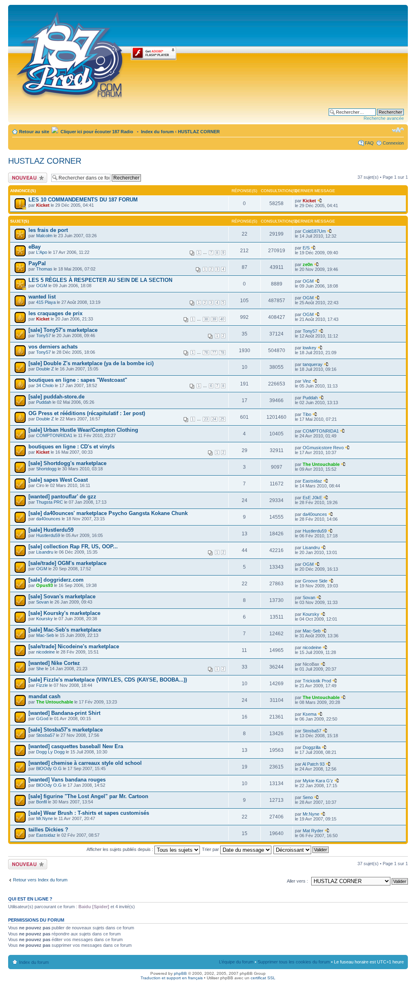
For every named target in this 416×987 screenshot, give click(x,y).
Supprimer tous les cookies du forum (294, 961)
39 (214, 319)
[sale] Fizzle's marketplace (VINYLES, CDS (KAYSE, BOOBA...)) (107, 680)
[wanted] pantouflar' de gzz (62, 497)
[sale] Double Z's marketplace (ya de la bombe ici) (91, 363)
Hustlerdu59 (48, 535)
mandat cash (44, 696)
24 (214, 419)
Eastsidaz (312, 480)
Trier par (211, 849)
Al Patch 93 (313, 764)
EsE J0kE (312, 497)
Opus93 (44, 585)
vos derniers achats (53, 347)
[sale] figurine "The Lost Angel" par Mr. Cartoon (88, 796)
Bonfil (41, 801)
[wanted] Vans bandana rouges (67, 780)
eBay (34, 247)
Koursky (44, 618)
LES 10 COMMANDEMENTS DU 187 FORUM (83, 200)
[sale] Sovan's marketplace (61, 596)
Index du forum (157, 131)
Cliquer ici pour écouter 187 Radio (96, 131)
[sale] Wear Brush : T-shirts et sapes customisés (88, 813)
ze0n (308, 264)
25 (222, 419)
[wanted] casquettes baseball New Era (75, 746)
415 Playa (46, 302)
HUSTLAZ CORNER (199, 131)
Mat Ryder (313, 830)
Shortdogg (46, 468)
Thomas (44, 268)
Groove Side (315, 580)
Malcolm (44, 235)
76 (206, 353)
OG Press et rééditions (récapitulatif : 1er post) (86, 413)
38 (206, 319)
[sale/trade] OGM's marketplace (67, 563)
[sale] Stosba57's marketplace (65, 730)
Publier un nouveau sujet (27, 177)
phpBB (180, 973)
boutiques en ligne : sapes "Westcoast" (77, 380)
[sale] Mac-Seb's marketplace (64, 630)
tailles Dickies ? (48, 830)
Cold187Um (314, 231)
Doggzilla (312, 747)
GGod (42, 718)
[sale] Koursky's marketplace (64, 613)
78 (222, 353)
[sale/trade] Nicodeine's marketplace (73, 646)
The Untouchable (321, 464)
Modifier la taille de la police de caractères (398, 130)
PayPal (37, 263)
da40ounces (48, 518)
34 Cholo (45, 385)
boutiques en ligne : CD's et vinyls (71, 447)
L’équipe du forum (236, 961)
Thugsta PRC (49, 502)
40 (222, 319)
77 (214, 353)
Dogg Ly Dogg (50, 751)
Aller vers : (297, 881)
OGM (41, 285)
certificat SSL (263, 978)
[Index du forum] (70, 54)
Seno (308, 797)
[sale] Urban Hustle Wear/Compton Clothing (83, 430)
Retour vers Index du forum (40, 879)
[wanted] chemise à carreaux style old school (85, 763)
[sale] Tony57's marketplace (63, 330)
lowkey (309, 347)
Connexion (393, 143)
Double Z (45, 368)
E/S (306, 247)
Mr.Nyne (44, 818)
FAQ (369, 143)
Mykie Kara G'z (318, 780)
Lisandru (44, 552)
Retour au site (34, 131)
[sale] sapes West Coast (58, 480)
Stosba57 (45, 735)
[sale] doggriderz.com (56, 580)
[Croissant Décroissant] (301, 849)
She (40, 668)
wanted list (42, 297)
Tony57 (43, 335)
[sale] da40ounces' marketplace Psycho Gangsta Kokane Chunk (108, 513)
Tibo (307, 414)
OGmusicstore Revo (323, 447)
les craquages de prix (55, 313)
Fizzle (42, 685)
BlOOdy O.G (49, 768)
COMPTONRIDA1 (54, 435)
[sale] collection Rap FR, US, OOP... (73, 546)
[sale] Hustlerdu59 (51, 530)
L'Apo (41, 252)
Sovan (42, 602)
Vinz (307, 381)
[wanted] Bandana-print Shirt (64, 713)
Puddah (43, 402)
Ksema (309, 714)
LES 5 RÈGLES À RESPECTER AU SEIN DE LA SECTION (100, 280)
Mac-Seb (45, 635)
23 (206, 419)
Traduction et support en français (172, 978)
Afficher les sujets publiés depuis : (120, 849)
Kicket (43, 205)
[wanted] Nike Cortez (54, 663)
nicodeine (45, 651)
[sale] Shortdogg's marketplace (67, 463)
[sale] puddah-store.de (56, 397)
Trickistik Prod (317, 680)
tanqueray (313, 364)
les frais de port (48, 230)
